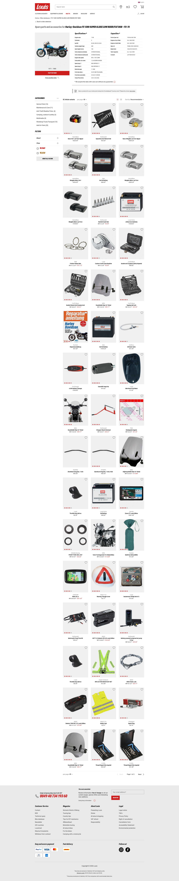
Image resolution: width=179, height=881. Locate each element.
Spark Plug (131, 723)
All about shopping (97, 816)
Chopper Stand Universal (103, 430)
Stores (93, 813)
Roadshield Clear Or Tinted (103, 305)
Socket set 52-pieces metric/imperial (131, 263)
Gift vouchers (39, 825)
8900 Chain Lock (131, 681)
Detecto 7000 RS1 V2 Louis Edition (75, 723)
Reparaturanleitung (75, 347)
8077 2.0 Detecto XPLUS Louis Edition (103, 638)
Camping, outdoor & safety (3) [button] (46, 115)
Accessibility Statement (126, 825)
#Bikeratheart (67, 822)
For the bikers (67, 831)
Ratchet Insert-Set (103, 222)
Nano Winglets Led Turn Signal (131, 139)
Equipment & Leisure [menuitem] (56, 14)
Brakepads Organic (131, 430)
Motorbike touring (69, 825)
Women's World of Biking (71, 810)
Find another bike (51, 78)
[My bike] (128, 6)
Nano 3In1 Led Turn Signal (75, 139)
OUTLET (42, 152)
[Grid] (117, 99)
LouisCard (38, 828)
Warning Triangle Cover (103, 596)
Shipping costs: (81, 873)
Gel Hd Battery (103, 180)
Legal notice (123, 810)
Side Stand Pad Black (131, 388)
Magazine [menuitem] (84, 14)
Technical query (40, 816)
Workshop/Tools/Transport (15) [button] (46, 122)
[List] (121, 99)
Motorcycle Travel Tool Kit (75, 638)
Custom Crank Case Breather (103, 263)
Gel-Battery (103, 513)
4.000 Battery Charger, (75, 388)
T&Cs (120, 813)
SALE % (42, 148)
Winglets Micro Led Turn (131, 180)
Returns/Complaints (41, 831)
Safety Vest (103, 723)
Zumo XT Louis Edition (131, 513)
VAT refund (94, 819)
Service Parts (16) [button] (42, 104)
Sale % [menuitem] (68, 14)
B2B (36, 813)
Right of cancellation (125, 819)
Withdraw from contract (43, 834)
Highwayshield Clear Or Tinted (131, 471)
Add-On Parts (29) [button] (42, 125)
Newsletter (38, 822)
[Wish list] (135, 6)
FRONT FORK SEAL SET (75, 555)
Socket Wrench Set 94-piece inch (75, 305)
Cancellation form (125, 822)
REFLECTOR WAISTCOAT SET (103, 681)
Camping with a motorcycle (72, 834)
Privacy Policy (123, 816)
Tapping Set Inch (131, 305)
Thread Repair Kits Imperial (103, 765)
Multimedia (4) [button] (41, 118)
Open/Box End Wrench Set (103, 139)
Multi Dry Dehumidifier (131, 555)
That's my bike (52, 73)
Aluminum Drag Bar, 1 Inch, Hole (103, 471)
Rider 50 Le (75, 596)
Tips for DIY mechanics (70, 819)
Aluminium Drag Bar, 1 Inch (75, 471)
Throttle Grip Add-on (75, 513)
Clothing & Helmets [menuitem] (41, 14)
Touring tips (67, 813)
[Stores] (121, 6)
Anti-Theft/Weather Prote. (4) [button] (45, 111)
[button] (141, 2)
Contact (37, 810)
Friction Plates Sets (75, 263)
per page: (80, 99)
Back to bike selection (43, 22)
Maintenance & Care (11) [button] (44, 108)
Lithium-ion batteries (131, 222)
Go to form (132, 91)
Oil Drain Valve (131, 347)
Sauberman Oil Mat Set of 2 (131, 596)
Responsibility (95, 822)
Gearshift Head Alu (103, 386)
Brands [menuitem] (75, 14)
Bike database (39, 819)
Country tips (67, 816)
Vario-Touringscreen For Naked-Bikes (103, 555)
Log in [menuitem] (142, 14)
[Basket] (142, 6)
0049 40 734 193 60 (53, 796)
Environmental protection (127, 828)
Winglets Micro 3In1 (75, 180)
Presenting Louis (96, 810)
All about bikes (68, 828)
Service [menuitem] (92, 14)
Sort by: (127, 99)
